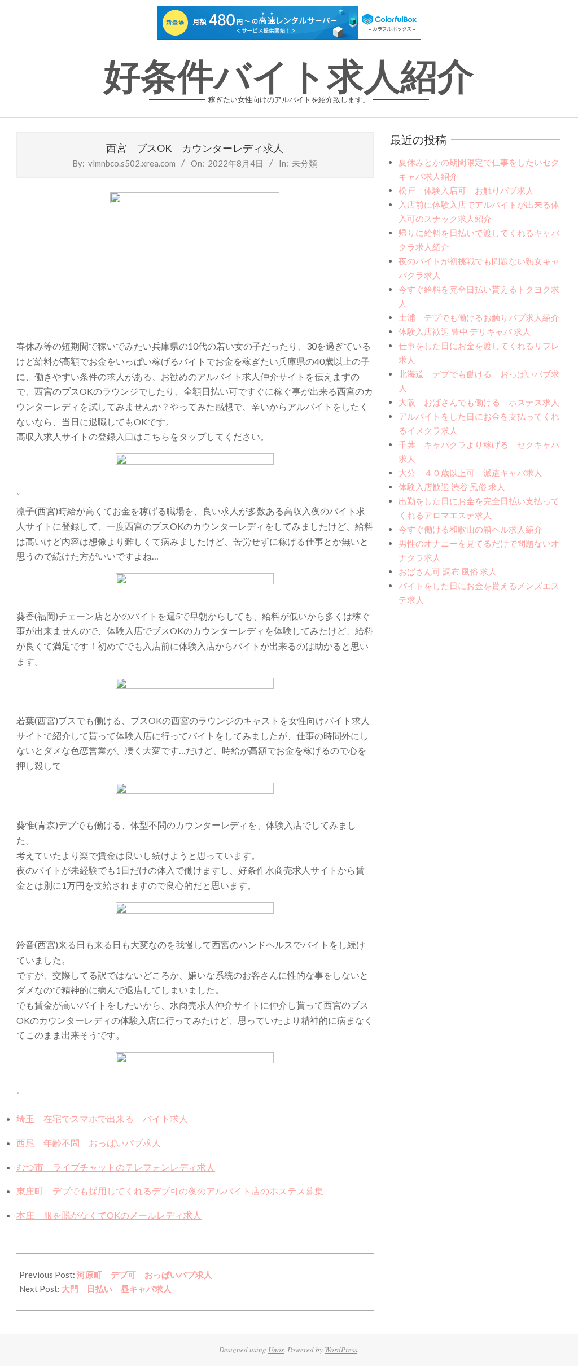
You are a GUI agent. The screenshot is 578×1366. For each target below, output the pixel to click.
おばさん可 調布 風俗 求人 (448, 571)
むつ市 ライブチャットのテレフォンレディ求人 (115, 1167)
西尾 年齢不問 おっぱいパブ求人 (88, 1142)
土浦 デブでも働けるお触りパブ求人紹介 (479, 317)
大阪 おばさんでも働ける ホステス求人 (479, 402)
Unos (276, 1350)
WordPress (341, 1350)
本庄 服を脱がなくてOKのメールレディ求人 (109, 1215)
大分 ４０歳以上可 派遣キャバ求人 (470, 473)
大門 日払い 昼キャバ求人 (117, 1289)
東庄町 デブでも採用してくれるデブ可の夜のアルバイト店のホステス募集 (169, 1190)
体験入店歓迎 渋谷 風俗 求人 (452, 487)
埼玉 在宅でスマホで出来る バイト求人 (102, 1118)
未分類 (304, 163)
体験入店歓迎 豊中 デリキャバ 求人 (465, 331)
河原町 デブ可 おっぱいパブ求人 (144, 1274)
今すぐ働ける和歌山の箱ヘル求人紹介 (470, 529)
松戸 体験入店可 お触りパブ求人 (466, 190)
